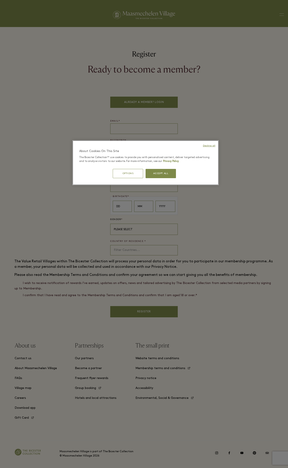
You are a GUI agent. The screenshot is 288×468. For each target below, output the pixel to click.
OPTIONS (128, 173)
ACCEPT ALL (161, 173)
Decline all (209, 146)
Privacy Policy (171, 161)
